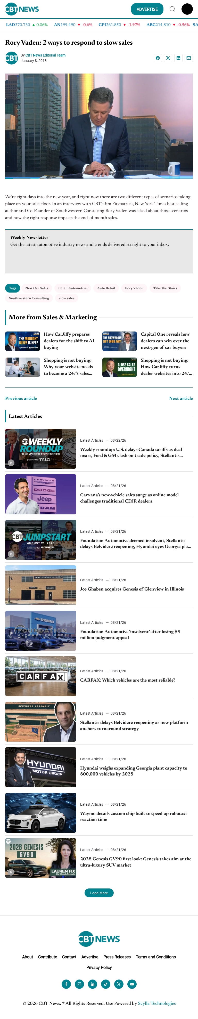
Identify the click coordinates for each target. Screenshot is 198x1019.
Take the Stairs (165, 288)
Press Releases (117, 957)
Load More (99, 893)
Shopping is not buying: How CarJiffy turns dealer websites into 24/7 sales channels (166, 367)
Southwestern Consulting (29, 298)
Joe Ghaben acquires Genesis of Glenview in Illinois (132, 589)
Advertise (89, 957)
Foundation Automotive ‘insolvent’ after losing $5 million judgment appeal (130, 635)
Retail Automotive (72, 288)
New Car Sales (36, 288)
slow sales (67, 298)
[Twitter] (118, 984)
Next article (181, 399)
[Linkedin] (178, 58)
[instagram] (79, 984)
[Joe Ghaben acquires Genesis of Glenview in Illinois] (40, 585)
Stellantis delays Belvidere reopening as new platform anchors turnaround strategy (134, 726)
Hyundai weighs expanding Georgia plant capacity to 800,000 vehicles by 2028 (133, 771)
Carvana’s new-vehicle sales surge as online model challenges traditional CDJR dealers (129, 498)
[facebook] (66, 984)
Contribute (47, 957)
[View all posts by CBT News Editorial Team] (13, 58)
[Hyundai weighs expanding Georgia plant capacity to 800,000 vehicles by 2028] (40, 767)
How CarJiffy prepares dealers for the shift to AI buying (69, 341)
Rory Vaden (134, 288)
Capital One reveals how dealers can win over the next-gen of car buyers (165, 341)
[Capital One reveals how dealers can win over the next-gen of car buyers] (119, 341)
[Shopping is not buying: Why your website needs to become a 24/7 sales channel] (22, 367)
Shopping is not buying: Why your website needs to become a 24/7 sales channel (68, 367)
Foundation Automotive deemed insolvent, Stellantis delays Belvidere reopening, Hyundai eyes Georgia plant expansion (136, 544)
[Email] (189, 58)
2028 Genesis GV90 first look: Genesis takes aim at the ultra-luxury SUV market (135, 862)
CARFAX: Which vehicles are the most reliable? (127, 680)
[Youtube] (132, 984)
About (27, 957)
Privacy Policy (99, 967)
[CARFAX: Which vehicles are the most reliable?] (40, 676)
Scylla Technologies (157, 1003)
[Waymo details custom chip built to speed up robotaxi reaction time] (40, 813)
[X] (168, 58)
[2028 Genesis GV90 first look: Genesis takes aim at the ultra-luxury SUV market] (40, 858)
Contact (69, 957)
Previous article (21, 399)
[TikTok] (105, 984)
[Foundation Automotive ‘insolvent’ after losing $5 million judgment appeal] (40, 631)
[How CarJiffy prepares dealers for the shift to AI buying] (22, 341)
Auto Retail (106, 288)
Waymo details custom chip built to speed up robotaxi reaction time (133, 817)
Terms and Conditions (156, 957)
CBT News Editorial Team (45, 55)
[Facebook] (158, 58)
